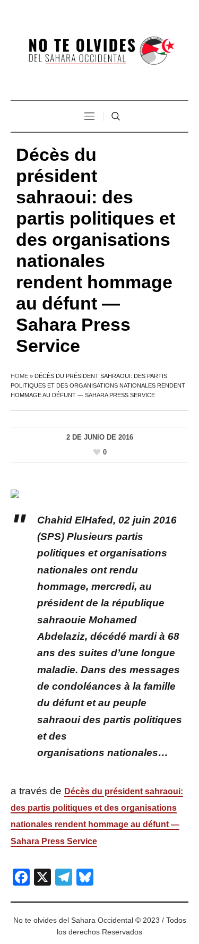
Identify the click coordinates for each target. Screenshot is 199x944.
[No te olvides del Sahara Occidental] (99, 51)
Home (19, 376)
